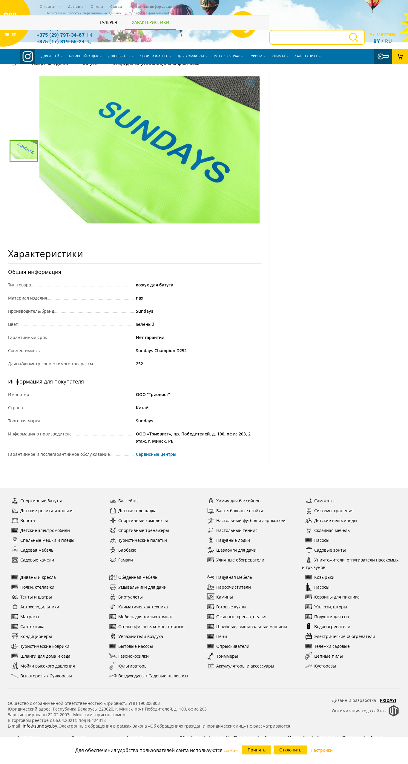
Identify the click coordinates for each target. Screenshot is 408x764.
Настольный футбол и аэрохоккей (251, 520)
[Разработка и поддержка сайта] (394, 715)
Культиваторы (133, 666)
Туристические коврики (44, 646)
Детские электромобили (45, 530)
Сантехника (32, 626)
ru (388, 41)
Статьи (116, 6)
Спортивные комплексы (143, 520)
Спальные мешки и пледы (47, 540)
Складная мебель (332, 530)
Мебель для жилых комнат (145, 616)
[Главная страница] (13, 64)
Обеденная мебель (137, 577)
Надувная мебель (234, 577)
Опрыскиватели (232, 646)
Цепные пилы (328, 656)
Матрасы (29, 616)
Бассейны (128, 501)
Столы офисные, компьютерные (151, 626)
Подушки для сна (331, 616)
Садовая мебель (36, 550)
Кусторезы (325, 666)
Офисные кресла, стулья (241, 616)
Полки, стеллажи (37, 587)
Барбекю (127, 550)
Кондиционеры (36, 636)
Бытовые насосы (135, 646)
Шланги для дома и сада (45, 656)
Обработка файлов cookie (151, 13)
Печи (221, 636)
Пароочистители (233, 587)
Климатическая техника (143, 607)
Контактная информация (150, 6)
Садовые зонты (330, 550)
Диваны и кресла (38, 577)
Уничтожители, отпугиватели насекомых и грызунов (350, 563)
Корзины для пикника (337, 597)
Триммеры (227, 656)
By (376, 41)
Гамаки (125, 560)
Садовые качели (37, 560)
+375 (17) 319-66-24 (61, 41)
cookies (231, 750)
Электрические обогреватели (344, 636)
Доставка (76, 6)
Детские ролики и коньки (46, 510)
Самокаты (324, 501)
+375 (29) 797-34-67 (61, 35)
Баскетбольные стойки (239, 510)
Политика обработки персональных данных (84, 13)
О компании (50, 6)
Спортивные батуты (41, 501)
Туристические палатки (142, 540)
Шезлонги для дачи (236, 550)
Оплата (97, 6)
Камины (224, 597)
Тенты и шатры (36, 597)
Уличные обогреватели (240, 560)
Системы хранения (334, 510)
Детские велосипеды (335, 520)
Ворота (27, 520)
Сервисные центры (156, 454)
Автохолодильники (39, 607)
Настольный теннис (236, 530)
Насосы (321, 540)
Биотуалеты (130, 597)
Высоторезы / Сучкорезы (46, 676)
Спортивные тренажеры (143, 530)
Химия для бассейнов (238, 501)
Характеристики (150, 22)
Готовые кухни (231, 607)
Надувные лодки (233, 540)
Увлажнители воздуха (140, 636)
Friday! (388, 700)
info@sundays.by (40, 726)
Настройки (322, 750)
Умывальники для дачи (142, 587)
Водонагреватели (332, 626)
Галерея (108, 22)
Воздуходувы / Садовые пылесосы (153, 676)
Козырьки (324, 577)
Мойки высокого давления (47, 666)
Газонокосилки (133, 656)
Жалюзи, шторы (330, 607)
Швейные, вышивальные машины (251, 626)
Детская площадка (137, 510)
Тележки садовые (332, 646)
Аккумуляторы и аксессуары (245, 666)
